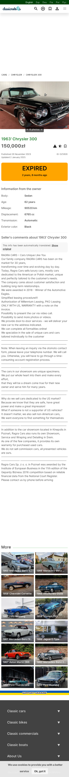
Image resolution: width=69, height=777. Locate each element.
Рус (64, 2)
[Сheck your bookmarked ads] (50, 9)
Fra (51, 2)
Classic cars (16, 711)
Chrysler (16, 74)
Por (57, 2)
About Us (14, 756)
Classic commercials (22, 733)
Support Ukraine (34, 692)
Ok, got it (39, 771)
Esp (38, 2)
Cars (4, 74)
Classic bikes (17, 722)
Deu (45, 2)
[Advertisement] (34, 44)
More (6, 547)
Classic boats (17, 745)
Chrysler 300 (34, 74)
